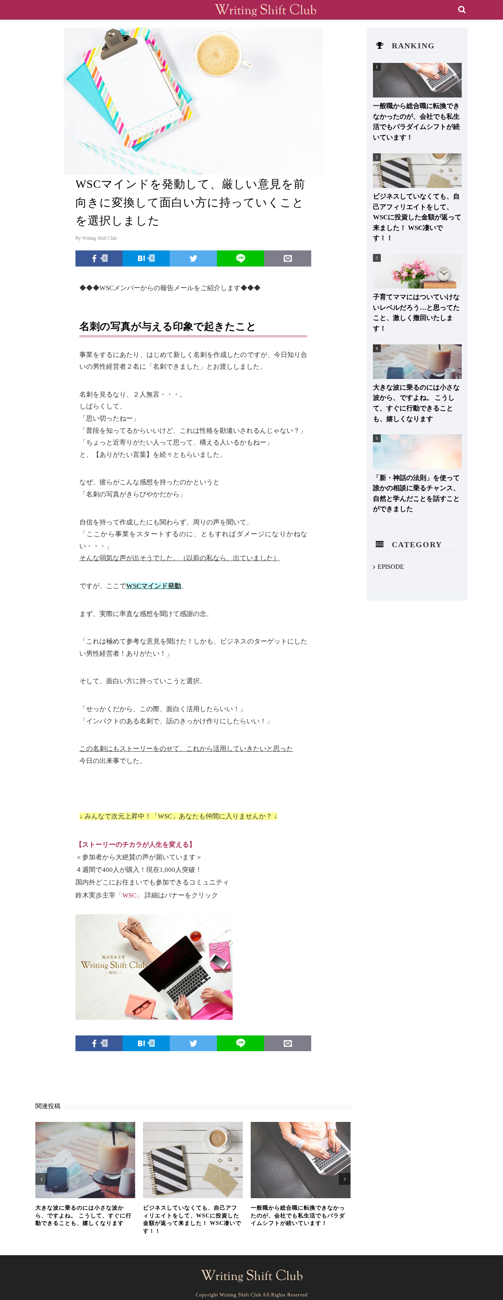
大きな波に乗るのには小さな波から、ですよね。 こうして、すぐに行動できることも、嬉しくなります (83, 1215)
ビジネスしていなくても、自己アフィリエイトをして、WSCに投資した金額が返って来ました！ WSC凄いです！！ (417, 217)
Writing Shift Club (99, 238)
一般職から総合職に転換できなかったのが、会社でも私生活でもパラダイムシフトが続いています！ (298, 1215)
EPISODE (391, 566)
